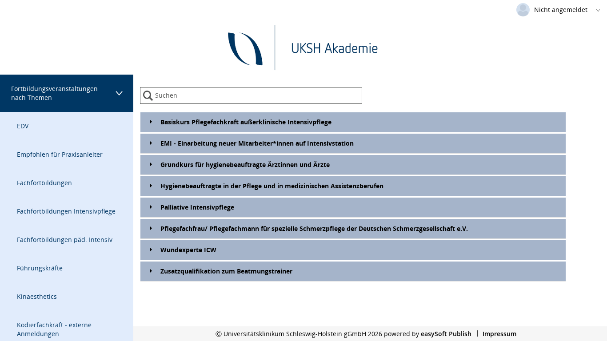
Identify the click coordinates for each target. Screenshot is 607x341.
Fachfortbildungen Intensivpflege (66, 211)
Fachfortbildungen (44, 182)
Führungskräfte (40, 268)
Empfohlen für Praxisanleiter (60, 154)
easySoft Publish (446, 333)
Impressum (499, 333)
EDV (22, 126)
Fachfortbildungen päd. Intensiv (64, 239)
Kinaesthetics (37, 296)
